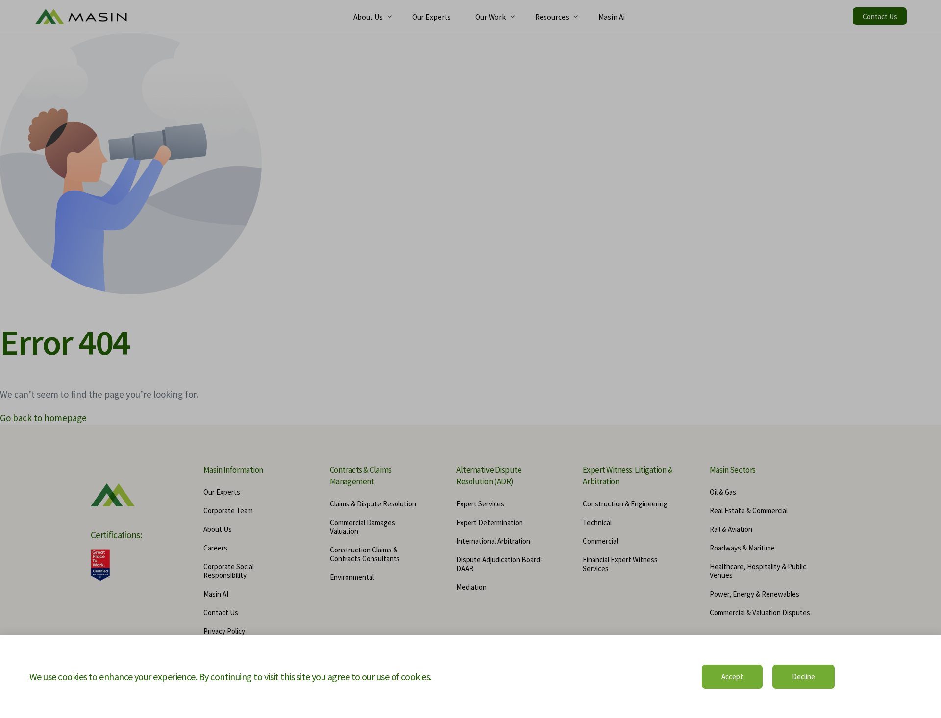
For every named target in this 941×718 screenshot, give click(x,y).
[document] (470, 359)
